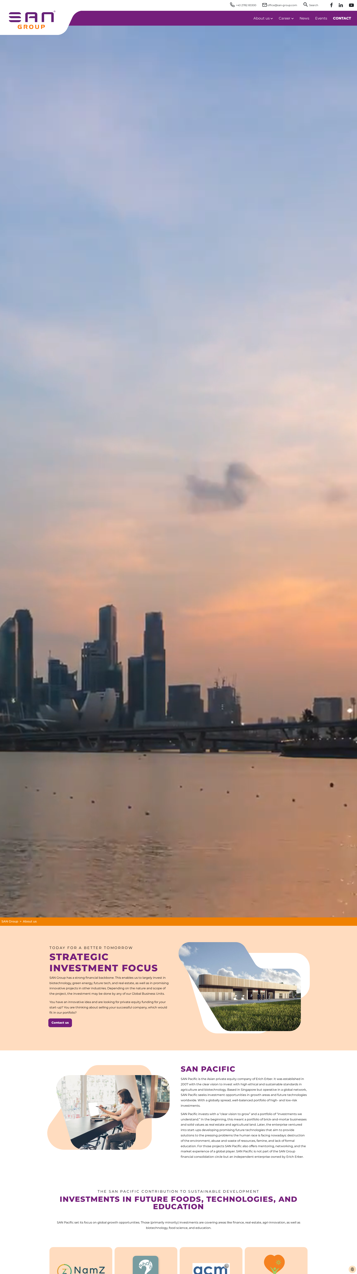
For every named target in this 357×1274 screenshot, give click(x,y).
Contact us (60, 1022)
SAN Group (9, 921)
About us (30, 921)
